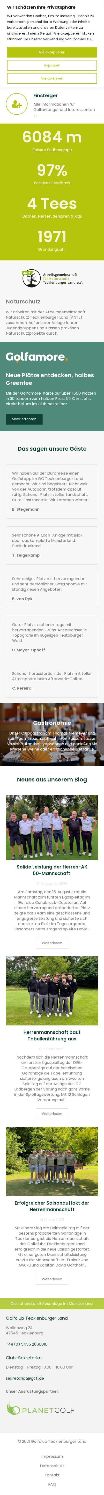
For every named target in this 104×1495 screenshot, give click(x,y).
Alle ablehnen (52, 78)
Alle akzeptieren (52, 52)
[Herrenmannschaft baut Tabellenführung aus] (52, 991)
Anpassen (52, 65)
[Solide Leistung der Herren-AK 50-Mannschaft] (52, 827)
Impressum (52, 1456)
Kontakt (52, 1475)
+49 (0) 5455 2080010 (26, 1344)
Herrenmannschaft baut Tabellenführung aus (52, 1035)
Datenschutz (52, 1466)
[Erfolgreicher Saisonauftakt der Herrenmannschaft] (52, 1161)
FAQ (52, 1484)
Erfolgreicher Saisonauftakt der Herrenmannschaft (52, 1206)
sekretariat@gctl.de (25, 1378)
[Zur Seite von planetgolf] (40, 1414)
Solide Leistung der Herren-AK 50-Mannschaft (52, 870)
